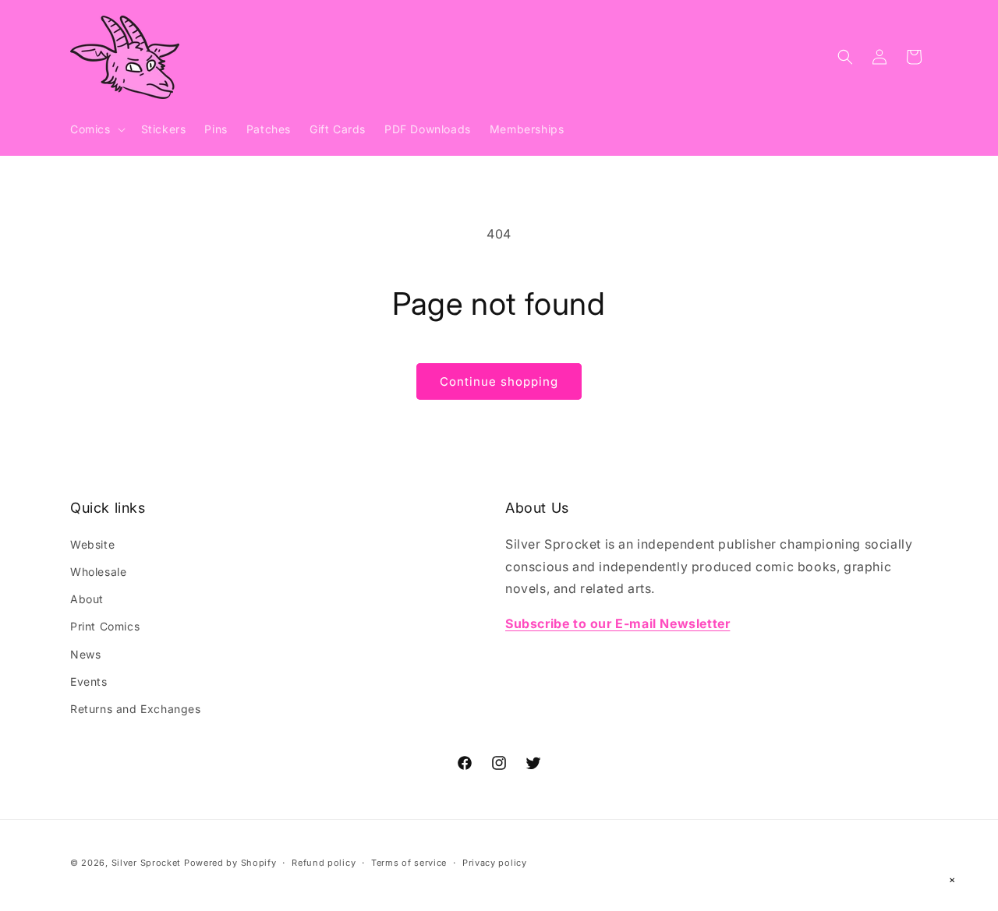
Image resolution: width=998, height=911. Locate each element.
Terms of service (409, 861)
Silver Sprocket (146, 862)
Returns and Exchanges (135, 708)
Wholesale (98, 570)
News (85, 653)
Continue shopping (499, 381)
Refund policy (324, 861)
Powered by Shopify (230, 862)
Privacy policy (494, 861)
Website (92, 543)
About (87, 599)
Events (89, 680)
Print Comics (105, 626)
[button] (96, 129)
